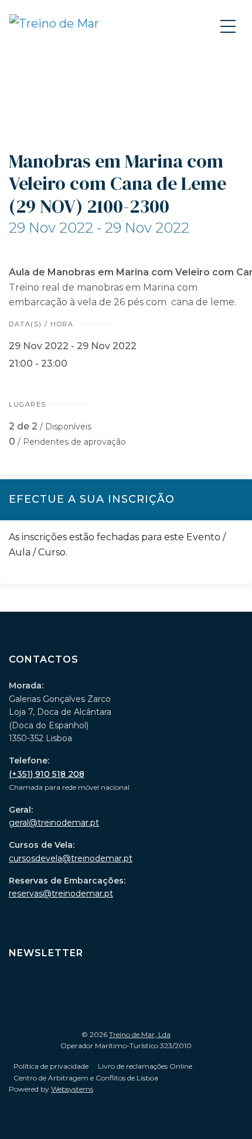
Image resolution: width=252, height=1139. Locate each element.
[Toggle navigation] (229, 26)
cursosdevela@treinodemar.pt (70, 858)
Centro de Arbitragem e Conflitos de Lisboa (85, 1077)
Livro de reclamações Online (145, 1066)
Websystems (72, 1089)
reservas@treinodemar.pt (61, 893)
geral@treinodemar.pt (54, 822)
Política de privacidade (50, 1066)
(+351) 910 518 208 (46, 774)
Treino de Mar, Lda (140, 1034)
